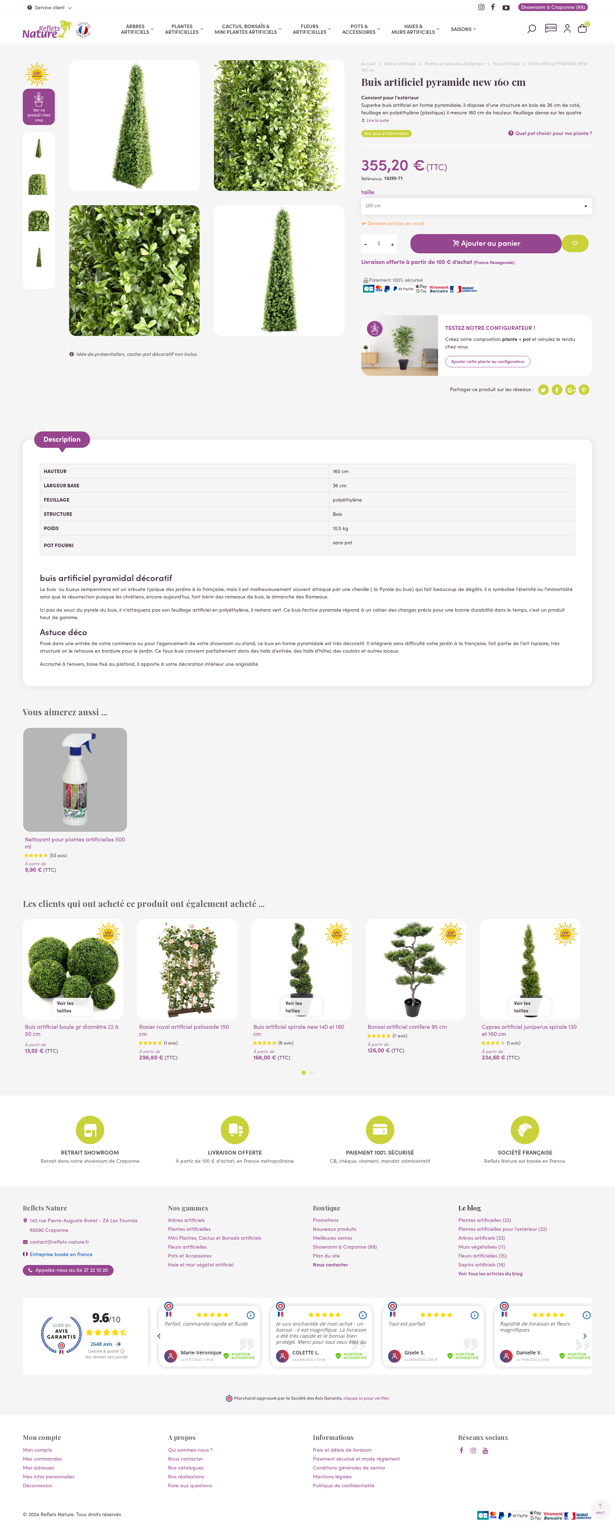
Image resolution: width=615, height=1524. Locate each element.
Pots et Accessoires (189, 1255)
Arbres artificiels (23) (481, 1237)
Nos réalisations (186, 1476)
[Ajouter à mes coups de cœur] (575, 243)
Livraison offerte (235, 1152)
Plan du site (326, 1255)
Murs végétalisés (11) (481, 1246)
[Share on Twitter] (543, 389)
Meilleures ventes (332, 1237)
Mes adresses (38, 1467)
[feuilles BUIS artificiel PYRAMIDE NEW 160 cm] (134, 332)
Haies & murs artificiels (413, 28)
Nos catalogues (186, 1467)
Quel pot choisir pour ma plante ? (553, 132)
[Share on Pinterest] (584, 389)
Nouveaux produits (334, 1228)
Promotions (325, 1220)
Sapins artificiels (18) (481, 1264)
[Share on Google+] (570, 389)
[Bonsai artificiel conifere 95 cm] (416, 969)
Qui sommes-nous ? (190, 1449)
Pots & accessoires (358, 28)
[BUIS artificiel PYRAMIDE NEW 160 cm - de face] (279, 332)
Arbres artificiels (135, 28)
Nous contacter (330, 1264)
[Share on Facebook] (557, 389)
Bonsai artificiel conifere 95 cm (407, 1026)
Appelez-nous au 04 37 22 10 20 (72, 1270)
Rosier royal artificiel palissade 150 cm (184, 1030)
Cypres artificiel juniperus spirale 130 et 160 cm (529, 1030)
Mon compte (37, 1449)
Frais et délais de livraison (342, 1449)
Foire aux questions (190, 1485)
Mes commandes (42, 1458)
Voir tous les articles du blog (490, 1273)
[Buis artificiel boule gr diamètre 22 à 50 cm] (73, 969)
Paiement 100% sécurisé (380, 1152)
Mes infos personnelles (48, 1476)
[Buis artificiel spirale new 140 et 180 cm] (301, 969)
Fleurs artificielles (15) (482, 1255)
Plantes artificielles (182, 28)
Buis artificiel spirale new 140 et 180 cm (298, 1030)
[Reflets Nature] (48, 29)
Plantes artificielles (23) (484, 1220)
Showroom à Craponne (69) (345, 1246)
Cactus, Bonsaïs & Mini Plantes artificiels (246, 28)
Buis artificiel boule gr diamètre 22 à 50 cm (72, 1030)
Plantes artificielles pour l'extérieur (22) (502, 1228)
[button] (303, 1073)
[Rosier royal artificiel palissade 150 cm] (187, 969)
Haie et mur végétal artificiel (200, 1264)
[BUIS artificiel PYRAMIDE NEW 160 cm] (134, 187)
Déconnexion (37, 1485)
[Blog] (551, 28)
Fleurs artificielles (309, 28)
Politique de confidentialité (343, 1485)
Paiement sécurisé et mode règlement (356, 1458)
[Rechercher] (531, 28)
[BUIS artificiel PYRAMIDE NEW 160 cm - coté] (279, 187)
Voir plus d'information (386, 133)
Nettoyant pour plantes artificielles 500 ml (75, 843)
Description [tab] (62, 439)
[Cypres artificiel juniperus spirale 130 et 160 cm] (530, 969)
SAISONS (461, 28)
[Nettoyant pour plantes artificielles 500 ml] (75, 780)
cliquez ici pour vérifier (366, 1398)
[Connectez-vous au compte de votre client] (567, 28)
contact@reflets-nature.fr (59, 1241)
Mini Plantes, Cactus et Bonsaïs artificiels (214, 1237)
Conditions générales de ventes (349, 1467)
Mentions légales (332, 1476)
